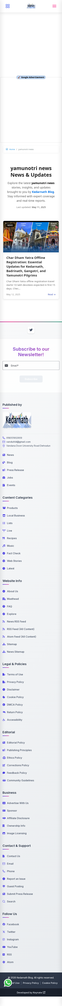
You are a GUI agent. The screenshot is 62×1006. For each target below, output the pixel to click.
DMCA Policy (15, 704)
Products (12, 508)
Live (9, 530)
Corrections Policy (18, 765)
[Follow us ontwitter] (31, 330)
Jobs (10, 477)
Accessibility (14, 719)
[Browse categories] (7, 6)
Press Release (15, 470)
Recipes (12, 538)
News (10, 454)
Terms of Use (15, 674)
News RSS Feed (16, 621)
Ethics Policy (14, 757)
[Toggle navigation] (54, 6)
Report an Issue (16, 878)
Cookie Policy (15, 697)
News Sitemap (15, 651)
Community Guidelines (20, 780)
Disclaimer (13, 689)
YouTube (12, 947)
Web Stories (14, 560)
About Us (12, 591)
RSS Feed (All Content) (20, 629)
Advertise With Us (17, 803)
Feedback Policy (17, 772)
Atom (10, 962)
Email (10, 863)
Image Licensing (17, 833)
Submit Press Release (20, 893)
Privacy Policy (15, 682)
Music (10, 545)
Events (11, 485)
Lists (9, 523)
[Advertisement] (31, 32)
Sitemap (12, 644)
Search (11, 901)
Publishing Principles (19, 750)
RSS (9, 954)
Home (12, 149)
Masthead (13, 598)
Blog (10, 462)
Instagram (13, 939)
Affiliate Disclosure (18, 818)
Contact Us (13, 856)
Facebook (13, 924)
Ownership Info (16, 825)
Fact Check (14, 553)
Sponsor (12, 810)
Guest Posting (15, 886)
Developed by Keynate (29, 992)
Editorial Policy (16, 742)
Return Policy (15, 712)
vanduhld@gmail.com (18, 441)
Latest (10, 568)
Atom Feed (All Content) (21, 636)
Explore (11, 614)
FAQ (9, 606)
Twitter (11, 931)
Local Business (16, 515)
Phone (11, 871)
